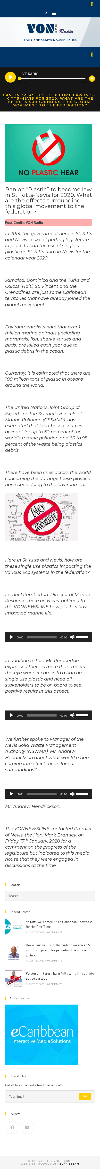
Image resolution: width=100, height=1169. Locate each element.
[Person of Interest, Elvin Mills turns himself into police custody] (13, 978)
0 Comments (54, 932)
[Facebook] (46, 14)
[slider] (83, 636)
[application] (48, 637)
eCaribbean (69, 1164)
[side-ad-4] (41, 1034)
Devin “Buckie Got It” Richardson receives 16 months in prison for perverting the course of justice (58, 950)
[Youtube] (54, 14)
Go (85, 1096)
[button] (92, 4)
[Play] (11, 637)
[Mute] (72, 637)
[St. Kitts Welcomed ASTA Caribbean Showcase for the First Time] (13, 926)
